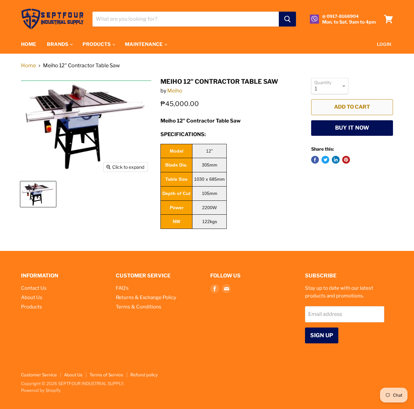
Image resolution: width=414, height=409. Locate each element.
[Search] (287, 19)
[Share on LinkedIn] (336, 160)
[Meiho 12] (38, 194)
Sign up (321, 335)
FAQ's (122, 288)
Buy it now (352, 127)
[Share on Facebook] (315, 160)
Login (384, 44)
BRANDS (58, 44)
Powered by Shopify (41, 390)
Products (31, 307)
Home (28, 66)
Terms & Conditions (138, 307)
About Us (31, 297)
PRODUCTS (97, 44)
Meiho (174, 91)
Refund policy (144, 374)
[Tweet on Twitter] (325, 160)
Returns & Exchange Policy (146, 297)
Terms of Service (106, 374)
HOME (28, 44)
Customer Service (39, 374)
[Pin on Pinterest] (346, 160)
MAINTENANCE (144, 44)
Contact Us (34, 288)
